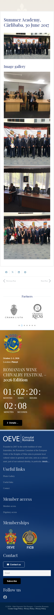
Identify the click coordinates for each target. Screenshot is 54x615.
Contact (6, 488)
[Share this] (6, 272)
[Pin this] (25, 272)
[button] (19, 325)
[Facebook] (5, 597)
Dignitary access (10, 512)
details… (46, 461)
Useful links (8, 482)
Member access (9, 506)
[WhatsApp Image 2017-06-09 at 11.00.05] (27, 236)
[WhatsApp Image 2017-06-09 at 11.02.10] (27, 142)
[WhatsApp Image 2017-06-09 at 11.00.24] (27, 189)
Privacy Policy (29, 609)
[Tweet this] (12, 272)
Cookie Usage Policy (15, 609)
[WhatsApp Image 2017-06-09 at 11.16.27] (27, 95)
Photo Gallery (9, 476)
